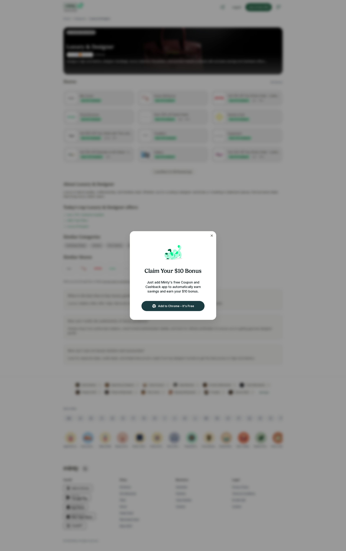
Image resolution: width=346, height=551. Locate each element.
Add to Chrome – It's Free (176, 306)
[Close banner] (212, 235)
